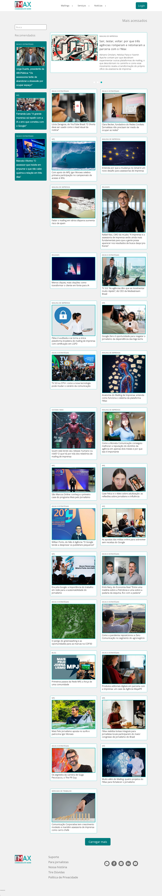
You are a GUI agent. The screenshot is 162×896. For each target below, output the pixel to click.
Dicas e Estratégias (24, 44)
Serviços (82, 5)
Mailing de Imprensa (111, 139)
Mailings (65, 5)
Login (141, 5)
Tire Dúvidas (56, 872)
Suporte (53, 857)
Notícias (98, 5)
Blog (54, 653)
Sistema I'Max (57, 410)
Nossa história (57, 867)
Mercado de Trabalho (62, 791)
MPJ (17, 95)
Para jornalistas (58, 862)
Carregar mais (98, 842)
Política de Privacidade (63, 877)
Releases (106, 187)
